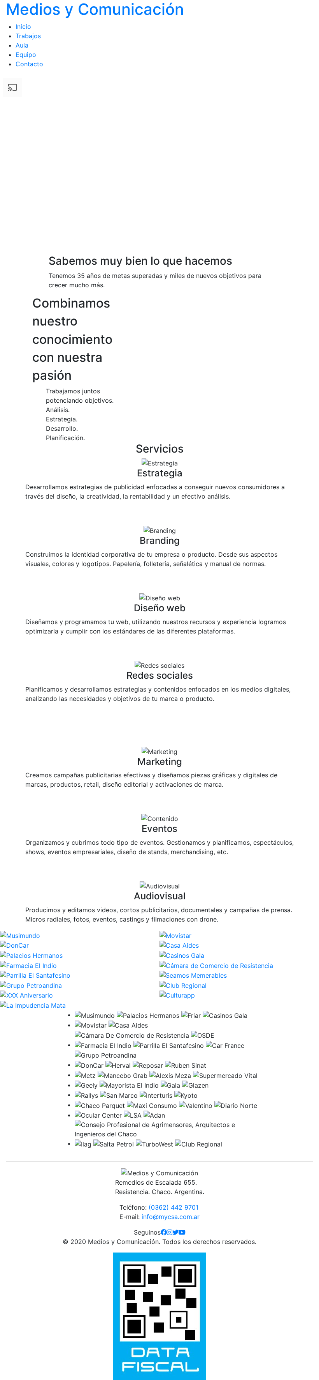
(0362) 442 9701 (173, 1207)
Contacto (29, 64)
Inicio (23, 26)
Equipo (26, 54)
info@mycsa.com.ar (171, 1217)
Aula (22, 45)
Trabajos (28, 36)
